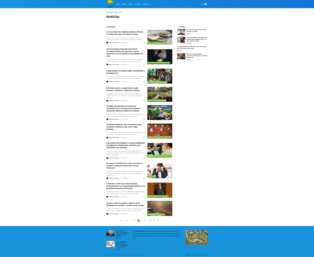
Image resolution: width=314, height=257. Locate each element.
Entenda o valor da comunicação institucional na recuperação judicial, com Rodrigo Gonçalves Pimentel (125, 185)
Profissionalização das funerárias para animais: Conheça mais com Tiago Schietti (123, 126)
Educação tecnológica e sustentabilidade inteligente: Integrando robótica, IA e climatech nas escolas (125, 145)
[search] (202, 4)
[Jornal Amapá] (110, 4)
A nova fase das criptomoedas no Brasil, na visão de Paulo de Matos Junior (124, 33)
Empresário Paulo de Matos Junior (157, 43)
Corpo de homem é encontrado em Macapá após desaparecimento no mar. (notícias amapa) (197, 39)
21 (150, 220)
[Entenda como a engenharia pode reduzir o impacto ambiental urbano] (159, 94)
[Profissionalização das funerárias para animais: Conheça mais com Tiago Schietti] (159, 131)
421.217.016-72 (151, 176)
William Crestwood (114, 42)
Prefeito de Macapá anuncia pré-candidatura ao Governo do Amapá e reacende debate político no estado (123, 108)
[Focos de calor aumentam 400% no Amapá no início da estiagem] (110, 233)
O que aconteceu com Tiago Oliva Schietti (159, 137)
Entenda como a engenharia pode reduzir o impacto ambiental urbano (123, 89)
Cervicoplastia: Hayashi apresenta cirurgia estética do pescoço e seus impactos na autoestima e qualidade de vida (124, 52)
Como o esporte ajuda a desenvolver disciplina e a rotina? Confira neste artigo (125, 204)
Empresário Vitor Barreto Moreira (157, 82)
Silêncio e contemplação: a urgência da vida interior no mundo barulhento (197, 55)
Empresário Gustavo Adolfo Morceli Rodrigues (158, 156)
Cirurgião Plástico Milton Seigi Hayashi (158, 62)
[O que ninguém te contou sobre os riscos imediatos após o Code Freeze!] (110, 244)
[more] (151, 4)
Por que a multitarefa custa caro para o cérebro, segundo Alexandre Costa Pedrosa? (124, 165)
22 (154, 220)
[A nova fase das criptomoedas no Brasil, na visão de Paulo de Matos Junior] (159, 37)
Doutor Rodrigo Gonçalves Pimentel (158, 196)
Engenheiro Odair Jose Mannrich (156, 100)
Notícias (189, 33)
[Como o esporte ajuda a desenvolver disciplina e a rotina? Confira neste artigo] (159, 208)
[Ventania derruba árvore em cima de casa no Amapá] (181, 32)
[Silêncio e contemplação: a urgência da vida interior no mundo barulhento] (181, 56)
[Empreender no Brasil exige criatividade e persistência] (159, 76)
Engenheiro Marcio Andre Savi (156, 214)
